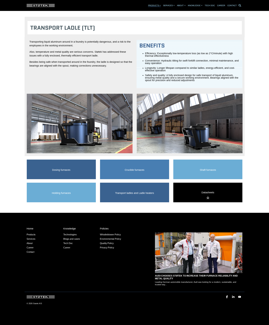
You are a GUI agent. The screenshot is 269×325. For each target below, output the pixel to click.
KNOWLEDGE (194, 5)
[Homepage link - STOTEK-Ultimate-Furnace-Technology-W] (41, 297)
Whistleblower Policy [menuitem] (110, 234)
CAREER (221, 5)
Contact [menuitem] (30, 252)
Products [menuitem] (31, 234)
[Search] (240, 5)
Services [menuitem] (31, 239)
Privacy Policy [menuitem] (107, 247)
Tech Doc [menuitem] (68, 243)
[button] (227, 297)
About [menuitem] (30, 243)
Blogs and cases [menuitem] (71, 239)
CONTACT (232, 5)
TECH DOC (210, 5)
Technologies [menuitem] (70, 234)
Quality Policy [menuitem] (107, 243)
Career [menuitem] (30, 247)
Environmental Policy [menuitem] (110, 239)
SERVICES (168, 5)
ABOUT (180, 5)
